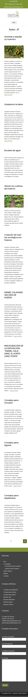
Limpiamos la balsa (13, 104)
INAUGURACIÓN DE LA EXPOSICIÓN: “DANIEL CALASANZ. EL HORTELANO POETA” (13, 351)
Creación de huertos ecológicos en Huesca (13, 237)
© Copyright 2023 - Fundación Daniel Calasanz (14, 693)
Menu (14, 22)
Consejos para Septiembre (11, 496)
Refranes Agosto (8, 602)
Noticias (5, 573)
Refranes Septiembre (9, 599)
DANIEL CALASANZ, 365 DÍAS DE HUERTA (13, 295)
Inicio (4, 561)
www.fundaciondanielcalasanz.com (11, 623)
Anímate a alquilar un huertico (13, 38)
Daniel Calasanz (7, 571)
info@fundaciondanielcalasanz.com (13, 7)
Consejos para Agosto (9, 594)
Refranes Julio (7, 597)
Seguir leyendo (8, 95)
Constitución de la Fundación (13, 566)
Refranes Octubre (8, 604)
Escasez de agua (12, 150)
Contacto (6, 576)
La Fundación (7, 564)
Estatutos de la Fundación (12, 568)
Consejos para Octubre (11, 401)
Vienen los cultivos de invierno (13, 187)
